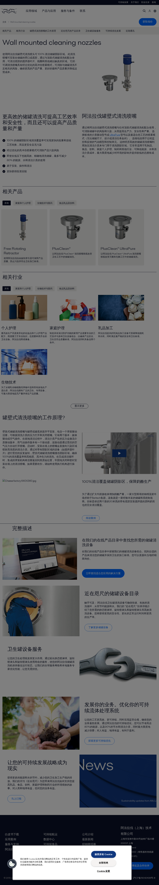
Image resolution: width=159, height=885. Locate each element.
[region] (72, 862)
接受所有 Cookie (103, 854)
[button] (12, 864)
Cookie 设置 (103, 871)
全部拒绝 (103, 862)
